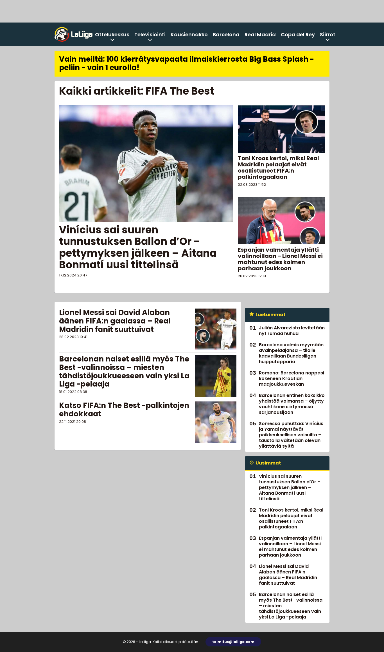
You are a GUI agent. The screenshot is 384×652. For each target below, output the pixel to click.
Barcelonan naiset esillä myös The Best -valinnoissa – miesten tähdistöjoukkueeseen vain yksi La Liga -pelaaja (124, 371)
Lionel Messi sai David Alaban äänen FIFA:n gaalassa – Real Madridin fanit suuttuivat (115, 320)
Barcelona (226, 34)
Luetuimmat (271, 314)
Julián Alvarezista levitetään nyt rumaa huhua (292, 331)
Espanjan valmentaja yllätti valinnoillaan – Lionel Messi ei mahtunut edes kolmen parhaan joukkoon (280, 259)
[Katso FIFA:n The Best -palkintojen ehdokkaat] (215, 422)
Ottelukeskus (112, 34)
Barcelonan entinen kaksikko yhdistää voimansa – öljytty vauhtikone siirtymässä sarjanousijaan (292, 404)
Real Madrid (260, 34)
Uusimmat (268, 463)
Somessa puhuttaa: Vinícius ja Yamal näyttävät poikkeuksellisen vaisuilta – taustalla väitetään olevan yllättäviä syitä (291, 434)
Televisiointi (150, 34)
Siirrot (327, 34)
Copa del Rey (298, 34)
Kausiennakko (189, 34)
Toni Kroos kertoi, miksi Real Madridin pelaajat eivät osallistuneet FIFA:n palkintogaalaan (278, 167)
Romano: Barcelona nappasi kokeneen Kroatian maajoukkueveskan (291, 378)
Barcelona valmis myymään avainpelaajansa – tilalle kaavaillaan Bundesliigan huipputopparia (291, 353)
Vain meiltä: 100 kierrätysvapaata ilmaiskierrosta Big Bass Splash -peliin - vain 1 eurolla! (186, 63)
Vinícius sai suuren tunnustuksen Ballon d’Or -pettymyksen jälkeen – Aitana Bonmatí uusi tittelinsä (137, 247)
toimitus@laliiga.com (233, 641)
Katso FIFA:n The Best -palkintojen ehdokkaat (124, 409)
